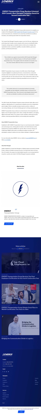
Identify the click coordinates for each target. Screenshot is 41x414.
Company (5, 380)
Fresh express (6, 396)
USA (7, 364)
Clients (36, 384)
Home (4, 378)
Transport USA (6, 394)
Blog (36, 380)
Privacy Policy (6, 386)
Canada (8, 362)
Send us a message (8, 366)
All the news (20, 248)
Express (4, 398)
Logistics (4, 392)
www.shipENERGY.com (31, 138)
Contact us (5, 382)
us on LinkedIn (7, 139)
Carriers (36, 382)
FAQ (4, 384)
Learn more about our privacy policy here (27, 409)
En (3, 403)
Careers (36, 378)
